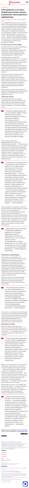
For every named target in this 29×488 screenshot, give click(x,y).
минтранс (23, 19)
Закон (18, 19)
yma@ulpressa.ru (18, 471)
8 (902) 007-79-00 (14, 470)
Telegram (3, 456)
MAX (26, 431)
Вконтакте (4, 452)
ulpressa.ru (13, 446)
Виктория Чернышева (10, 19)
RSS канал (3, 454)
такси (2, 20)
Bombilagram (5, 328)
